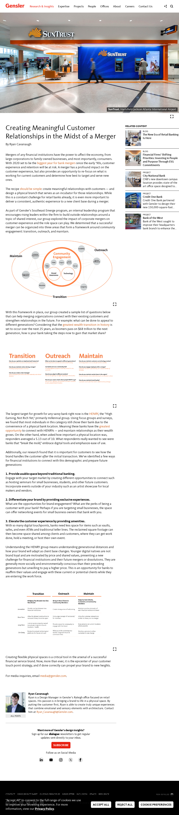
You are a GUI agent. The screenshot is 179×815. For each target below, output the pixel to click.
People (92, 6)
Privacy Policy (44, 808)
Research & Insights (42, 6)
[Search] (171, 6)
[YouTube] (51, 761)
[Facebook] (80, 761)
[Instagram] (60, 761)
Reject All (125, 804)
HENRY (93, 414)
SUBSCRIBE (61, 745)
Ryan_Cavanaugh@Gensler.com (55, 712)
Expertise (63, 6)
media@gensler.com (53, 676)
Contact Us (145, 6)
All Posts (16, 716)
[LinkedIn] (41, 761)
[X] (70, 761)
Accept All (101, 804)
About (117, 6)
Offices (104, 6)
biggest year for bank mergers (56, 163)
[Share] (165, 6)
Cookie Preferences (156, 804)
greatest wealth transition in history (86, 324)
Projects (79, 6)
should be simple (31, 189)
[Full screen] (171, 117)
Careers (129, 6)
